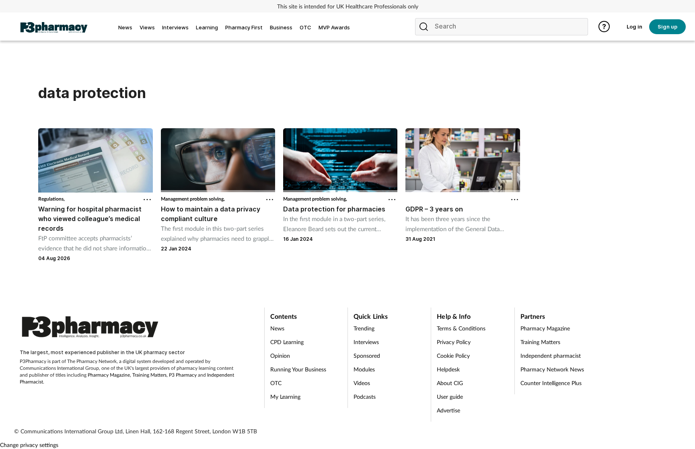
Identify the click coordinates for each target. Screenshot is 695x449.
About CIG (450, 382)
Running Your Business (298, 369)
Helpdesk (448, 369)
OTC (276, 382)
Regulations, (51, 199)
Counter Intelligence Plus (551, 382)
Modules (364, 369)
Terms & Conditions (461, 328)
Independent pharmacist (550, 355)
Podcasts (365, 396)
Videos (362, 382)
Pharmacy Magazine (109, 375)
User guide (450, 396)
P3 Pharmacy (183, 375)
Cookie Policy (453, 355)
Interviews (366, 341)
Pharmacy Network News (552, 369)
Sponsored (367, 355)
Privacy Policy (454, 341)
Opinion (280, 355)
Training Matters (149, 375)
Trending (364, 328)
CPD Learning (287, 341)
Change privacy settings (29, 444)
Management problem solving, (193, 199)
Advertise (448, 410)
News (277, 328)
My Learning (285, 396)
